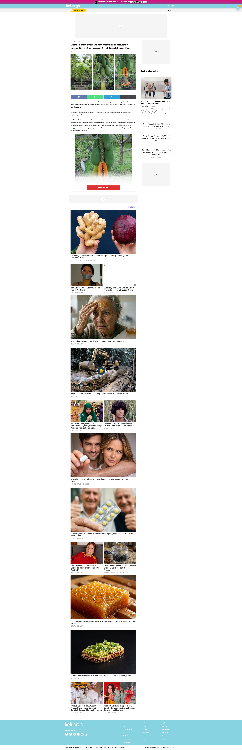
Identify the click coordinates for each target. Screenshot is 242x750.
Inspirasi (80, 41)
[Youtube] (168, 10)
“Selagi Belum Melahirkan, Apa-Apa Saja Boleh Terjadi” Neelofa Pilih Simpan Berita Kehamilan (156, 152)
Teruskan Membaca (103, 187)
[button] (168, 6)
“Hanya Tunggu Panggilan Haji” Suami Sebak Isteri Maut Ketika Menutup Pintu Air (156, 138)
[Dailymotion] (170, 10)
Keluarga (73, 41)
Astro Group (171, 747)
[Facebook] (160, 10)
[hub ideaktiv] (173, 5)
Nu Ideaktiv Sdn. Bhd (157, 747)
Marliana (75, 51)
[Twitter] (164, 10)
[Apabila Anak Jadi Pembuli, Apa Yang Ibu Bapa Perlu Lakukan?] (156, 88)
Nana (152, 129)
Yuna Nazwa (144, 106)
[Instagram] (162, 10)
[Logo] (73, 6)
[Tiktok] (166, 10)
